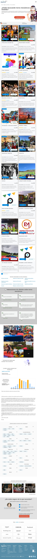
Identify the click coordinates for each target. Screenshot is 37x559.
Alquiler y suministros (7, 4)
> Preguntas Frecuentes (10, 551)
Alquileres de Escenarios (17, 281)
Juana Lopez (5, 318)
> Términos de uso (10, 552)
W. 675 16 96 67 (3, 550)
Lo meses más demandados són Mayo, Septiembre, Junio (5, 384)
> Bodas (19, 547)
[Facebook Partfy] (29, 556)
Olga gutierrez (23, 299)
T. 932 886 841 (3, 548)
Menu (6, 1)
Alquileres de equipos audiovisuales (4, 282)
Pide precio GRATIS (19, 17)
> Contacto (8, 553)
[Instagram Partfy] (31, 556)
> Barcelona (14, 547)
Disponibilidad (14, 39)
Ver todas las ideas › (32, 494)
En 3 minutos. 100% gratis (19, 19)
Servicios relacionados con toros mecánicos (18, 276)
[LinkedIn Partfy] (33, 556)
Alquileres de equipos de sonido (18, 278)
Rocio (5, 507)
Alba (21, 320)
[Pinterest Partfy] (35, 556)
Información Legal (3, 556)
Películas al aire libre (4, 278)
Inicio (2, 4)
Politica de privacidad (8, 556)
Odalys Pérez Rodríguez (7, 299)
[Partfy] (3, 2)
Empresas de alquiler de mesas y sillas (30, 282)
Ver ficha (23, 39)
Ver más (3, 13)
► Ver (5, 39)
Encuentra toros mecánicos (24, 516)
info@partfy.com (3, 551)
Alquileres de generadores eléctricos (29, 279)
